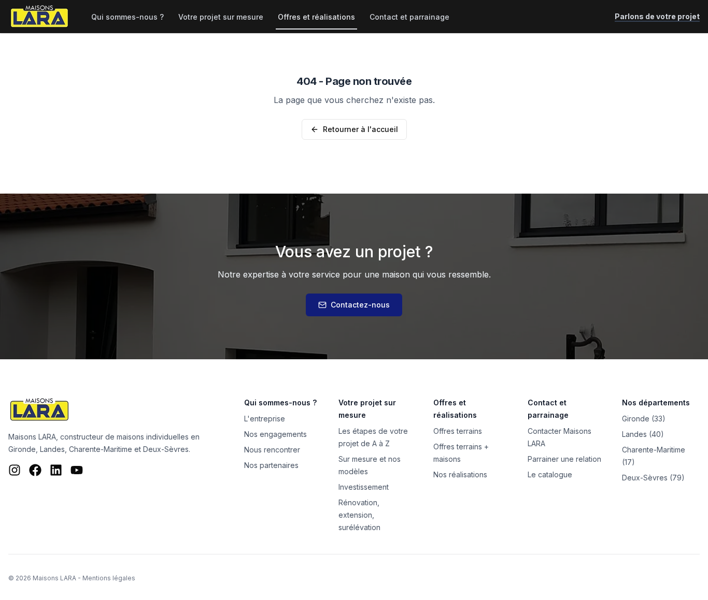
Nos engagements (275, 434)
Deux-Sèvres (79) (653, 477)
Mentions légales (108, 578)
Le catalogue (550, 474)
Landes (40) (643, 434)
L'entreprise (264, 418)
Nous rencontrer (272, 449)
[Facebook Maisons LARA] (35, 470)
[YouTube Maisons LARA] (76, 470)
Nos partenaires (271, 465)
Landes (52, 449)
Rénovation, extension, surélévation (359, 515)
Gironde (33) (643, 418)
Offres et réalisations (316, 16)
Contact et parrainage (409, 16)
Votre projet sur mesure (220, 16)
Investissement (363, 486)
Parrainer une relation (564, 459)
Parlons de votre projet (657, 16)
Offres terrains (457, 431)
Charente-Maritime (100, 449)
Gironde (22, 449)
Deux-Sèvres (166, 449)
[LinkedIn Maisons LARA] (56, 470)
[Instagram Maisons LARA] (14, 470)
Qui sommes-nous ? (127, 16)
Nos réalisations (460, 474)
